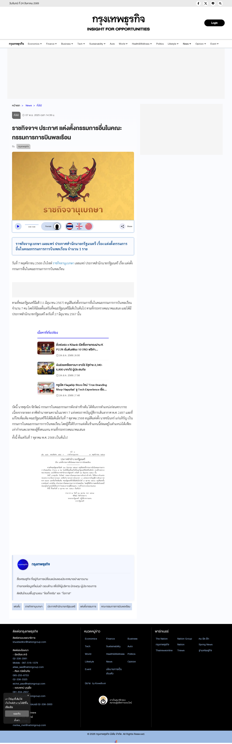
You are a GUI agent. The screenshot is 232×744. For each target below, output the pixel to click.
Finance (50, 44)
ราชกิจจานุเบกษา (63, 263)
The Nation (162, 639)
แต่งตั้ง (17, 606)
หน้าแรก (16, 105)
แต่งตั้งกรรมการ (88, 606)
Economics (33, 44)
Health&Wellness (140, 44)
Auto (112, 44)
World (122, 44)
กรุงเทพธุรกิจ (162, 644)
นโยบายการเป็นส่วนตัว (114, 671)
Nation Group (184, 639)
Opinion (199, 44)
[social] (198, 3)
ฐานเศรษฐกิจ (205, 650)
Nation (180, 644)
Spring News (205, 644)
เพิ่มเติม (9, 706)
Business (66, 44)
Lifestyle (172, 44)
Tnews (180, 650)
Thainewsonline (164, 650)
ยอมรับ (17, 713)
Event (213, 44)
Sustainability (96, 44)
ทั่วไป (39, 105)
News (186, 44)
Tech (80, 44)
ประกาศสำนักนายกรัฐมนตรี (61, 606)
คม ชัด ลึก (204, 639)
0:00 (29, 227)
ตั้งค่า (17, 720)
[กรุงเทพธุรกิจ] (16, 44)
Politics (160, 44)
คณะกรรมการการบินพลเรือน (115, 606)
